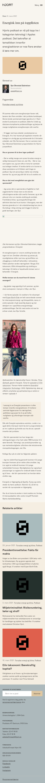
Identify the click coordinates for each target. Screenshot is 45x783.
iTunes (31, 482)
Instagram (7, 770)
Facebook (7, 763)
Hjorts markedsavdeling (12, 499)
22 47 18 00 (13, 731)
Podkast (39, 545)
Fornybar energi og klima (25, 545)
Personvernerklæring (10, 779)
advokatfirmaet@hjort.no (12, 737)
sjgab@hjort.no (16, 91)
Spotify (25, 482)
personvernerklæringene (12, 702)
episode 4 (13, 394)
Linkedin (6, 767)
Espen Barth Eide (12, 297)
